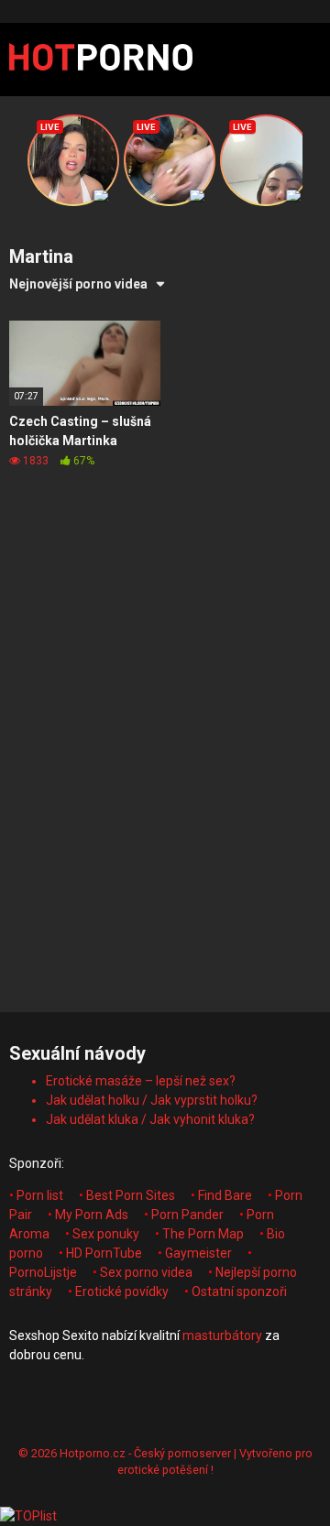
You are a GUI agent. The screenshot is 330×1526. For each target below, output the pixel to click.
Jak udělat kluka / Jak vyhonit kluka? (150, 1119)
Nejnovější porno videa (78, 284)
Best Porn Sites (130, 1195)
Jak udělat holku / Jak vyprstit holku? (152, 1100)
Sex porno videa (146, 1272)
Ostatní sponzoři (239, 1291)
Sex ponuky (105, 1233)
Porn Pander (187, 1214)
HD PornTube (104, 1253)
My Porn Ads (91, 1214)
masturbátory (222, 1335)
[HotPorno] (100, 59)
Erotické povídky (122, 1291)
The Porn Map (203, 1233)
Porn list (39, 1195)
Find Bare (225, 1195)
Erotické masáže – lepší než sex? (141, 1081)
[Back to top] (296, 1489)
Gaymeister (198, 1253)
